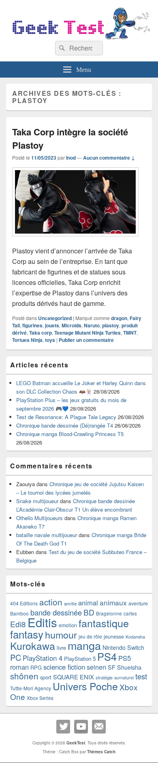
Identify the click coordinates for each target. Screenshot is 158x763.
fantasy (26, 633)
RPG (36, 667)
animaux (113, 602)
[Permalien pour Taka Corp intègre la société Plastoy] (75, 240)
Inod (71, 157)
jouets (52, 325)
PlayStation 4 (42, 658)
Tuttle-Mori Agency (30, 688)
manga (84, 645)
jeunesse (114, 636)
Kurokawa (32, 645)
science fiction (64, 667)
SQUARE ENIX (73, 676)
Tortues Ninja (27, 340)
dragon (119, 318)
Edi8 (18, 623)
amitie (70, 603)
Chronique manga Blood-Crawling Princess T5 (70, 434)
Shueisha (129, 667)
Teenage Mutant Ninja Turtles (87, 332)
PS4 (107, 656)
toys (50, 340)
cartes (130, 613)
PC (15, 657)
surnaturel (124, 677)
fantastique (104, 622)
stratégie (104, 677)
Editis (42, 621)
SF (111, 667)
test (141, 676)
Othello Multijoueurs (39, 518)
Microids (71, 325)
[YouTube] (81, 726)
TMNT (130, 332)
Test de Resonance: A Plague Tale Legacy (66, 417)
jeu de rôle (90, 636)
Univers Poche (85, 686)
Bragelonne (109, 613)
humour (61, 634)
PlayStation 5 (80, 658)
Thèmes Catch (101, 752)
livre (61, 647)
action (50, 602)
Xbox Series (40, 697)
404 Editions (24, 603)
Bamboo (19, 613)
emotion (68, 625)
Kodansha (135, 637)
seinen (96, 667)
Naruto (92, 325)
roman (19, 667)
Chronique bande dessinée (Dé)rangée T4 (64, 425)
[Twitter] (63, 726)
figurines (32, 325)
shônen (24, 676)
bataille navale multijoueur (46, 535)
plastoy (110, 325)
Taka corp (40, 332)
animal (88, 602)
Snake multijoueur (37, 501)
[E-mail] (99, 726)
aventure (138, 603)
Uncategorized (55, 318)
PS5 (124, 658)
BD (88, 612)
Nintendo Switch (123, 647)
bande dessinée (56, 612)
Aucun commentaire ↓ (109, 157)
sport (45, 677)
